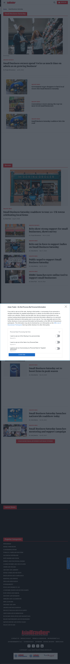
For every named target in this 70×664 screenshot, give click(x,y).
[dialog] (35, 332)
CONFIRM (22, 354)
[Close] (66, 307)
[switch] (57, 336)
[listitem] (35, 332)
